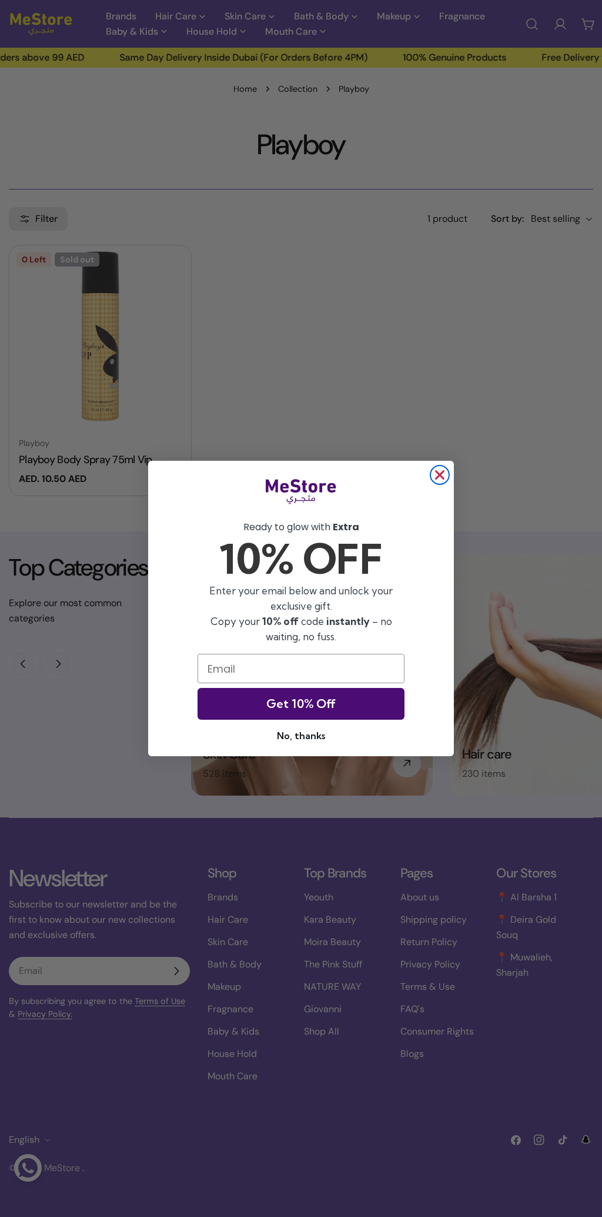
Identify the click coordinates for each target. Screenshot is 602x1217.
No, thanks (301, 735)
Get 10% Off (301, 703)
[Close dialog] (439, 474)
